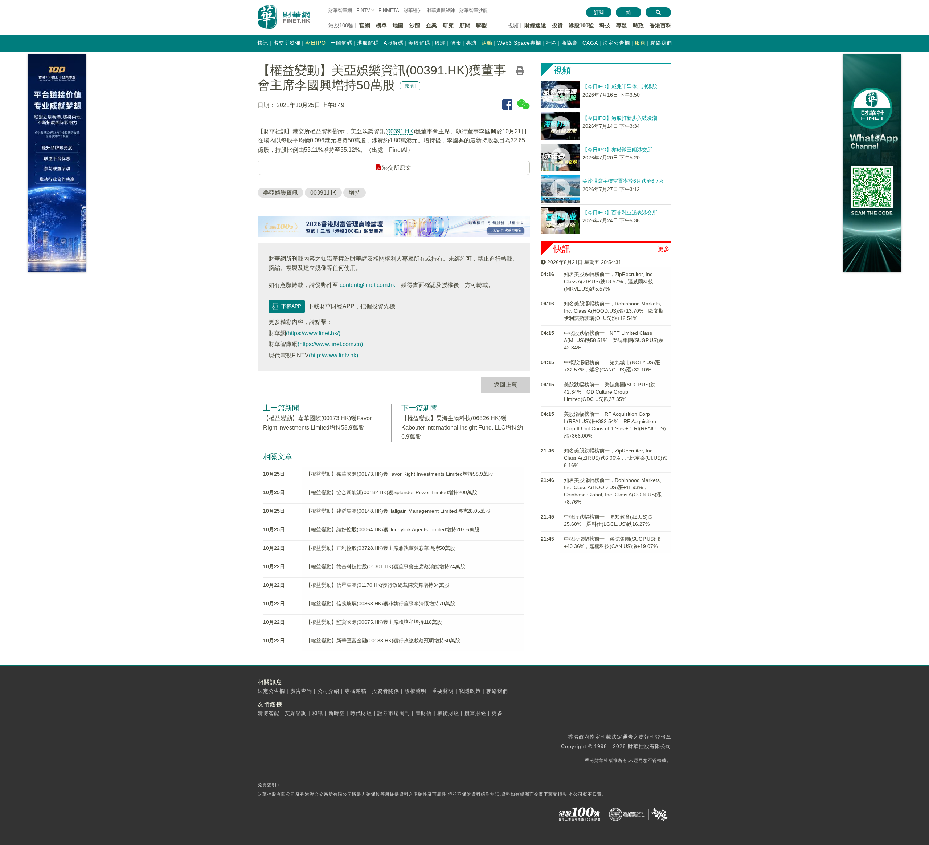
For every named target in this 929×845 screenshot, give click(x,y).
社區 (551, 43)
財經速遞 (535, 25)
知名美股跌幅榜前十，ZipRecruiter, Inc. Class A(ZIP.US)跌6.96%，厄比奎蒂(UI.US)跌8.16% (615, 458)
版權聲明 (415, 691)
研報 (455, 43)
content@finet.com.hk (367, 285)
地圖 (398, 25)
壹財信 (424, 713)
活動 (487, 43)
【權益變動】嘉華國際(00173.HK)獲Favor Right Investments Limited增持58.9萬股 (399, 474)
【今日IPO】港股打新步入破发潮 (619, 118)
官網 (364, 25)
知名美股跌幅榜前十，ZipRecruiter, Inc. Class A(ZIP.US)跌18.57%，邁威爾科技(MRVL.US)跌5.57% (609, 281)
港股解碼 (368, 43)
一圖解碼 (341, 43)
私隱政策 (470, 691)
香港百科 (660, 25)
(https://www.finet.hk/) (313, 333)
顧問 (464, 25)
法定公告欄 (616, 43)
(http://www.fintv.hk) (333, 355)
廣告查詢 (301, 691)
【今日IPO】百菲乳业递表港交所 (619, 212)
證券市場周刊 (393, 713)
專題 (621, 25)
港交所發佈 (286, 43)
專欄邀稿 (356, 691)
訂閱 (599, 12)
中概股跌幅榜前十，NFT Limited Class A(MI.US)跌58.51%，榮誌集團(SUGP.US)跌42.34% (613, 340)
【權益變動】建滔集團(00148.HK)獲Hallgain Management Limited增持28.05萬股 (398, 511)
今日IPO (315, 43)
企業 (431, 25)
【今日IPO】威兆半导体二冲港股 (619, 86)
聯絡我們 (661, 43)
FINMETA (388, 10)
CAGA (590, 43)
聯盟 (481, 25)
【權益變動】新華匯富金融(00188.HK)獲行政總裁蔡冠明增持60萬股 (383, 640)
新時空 (336, 713)
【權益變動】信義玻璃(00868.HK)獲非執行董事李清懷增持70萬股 (380, 603)
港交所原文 (396, 167)
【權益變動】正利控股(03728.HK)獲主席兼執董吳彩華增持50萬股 (380, 548)
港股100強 (581, 25)
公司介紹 (328, 691)
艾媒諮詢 (296, 713)
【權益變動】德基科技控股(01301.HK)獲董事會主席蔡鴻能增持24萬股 (385, 566)
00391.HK (400, 131)
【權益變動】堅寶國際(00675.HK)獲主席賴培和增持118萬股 (374, 622)
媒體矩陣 (441, 10)
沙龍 (414, 25)
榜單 (381, 25)
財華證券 (413, 10)
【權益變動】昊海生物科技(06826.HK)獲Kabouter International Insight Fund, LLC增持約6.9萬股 (462, 427)
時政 (638, 25)
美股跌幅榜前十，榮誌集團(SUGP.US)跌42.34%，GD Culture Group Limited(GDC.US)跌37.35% (609, 392)
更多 (664, 249)
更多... (500, 713)
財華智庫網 (340, 10)
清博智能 (268, 713)
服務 (640, 43)
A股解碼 (394, 43)
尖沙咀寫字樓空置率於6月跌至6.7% (622, 181)
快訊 (263, 43)
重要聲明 (443, 691)
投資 (557, 25)
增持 (354, 193)
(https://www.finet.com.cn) (330, 344)
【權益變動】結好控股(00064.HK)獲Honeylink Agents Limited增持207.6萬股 (392, 529)
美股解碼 (419, 43)
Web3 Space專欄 (519, 43)
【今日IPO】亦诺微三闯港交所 (617, 150)
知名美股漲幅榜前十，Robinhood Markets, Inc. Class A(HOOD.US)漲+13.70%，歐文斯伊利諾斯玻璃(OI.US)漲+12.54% (614, 311)
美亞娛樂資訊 (280, 193)
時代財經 (361, 713)
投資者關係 (385, 691)
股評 (440, 43)
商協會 (569, 43)
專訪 (471, 43)
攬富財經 (475, 713)
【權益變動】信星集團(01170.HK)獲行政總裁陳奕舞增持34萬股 (377, 585)
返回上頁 (505, 385)
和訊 (317, 713)
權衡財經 (448, 713)
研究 (448, 25)
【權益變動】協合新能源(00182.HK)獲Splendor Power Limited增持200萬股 (391, 492)
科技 (604, 25)
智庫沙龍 (473, 10)
